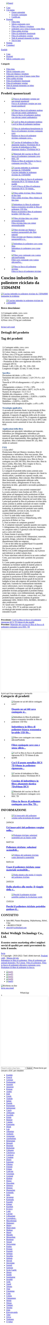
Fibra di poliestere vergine (22, 36)
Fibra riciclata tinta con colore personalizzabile (23, 224)
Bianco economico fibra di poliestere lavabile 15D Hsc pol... (26, 212)
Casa (8, 8)
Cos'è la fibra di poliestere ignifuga (25, 124)
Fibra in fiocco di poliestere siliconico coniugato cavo (23, 964)
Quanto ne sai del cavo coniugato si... (23, 710)
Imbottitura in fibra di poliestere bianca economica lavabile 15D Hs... (26, 729)
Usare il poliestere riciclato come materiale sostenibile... (23, 868)
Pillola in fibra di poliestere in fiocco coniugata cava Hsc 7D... (26, 162)
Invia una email (7, 988)
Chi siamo (10, 10)
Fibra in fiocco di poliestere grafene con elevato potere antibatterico (26, 116)
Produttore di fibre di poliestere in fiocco (17, 967)
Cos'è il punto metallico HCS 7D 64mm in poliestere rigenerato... (26, 765)
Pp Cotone (20, 963)
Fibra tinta (15, 22)
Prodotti (9, 19)
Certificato (15, 17)
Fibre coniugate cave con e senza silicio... (25, 746)
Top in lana (16, 40)
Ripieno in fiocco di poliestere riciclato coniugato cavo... (23, 137)
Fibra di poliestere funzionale (23, 33)
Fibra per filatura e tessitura (22, 26)
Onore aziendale (18, 12)
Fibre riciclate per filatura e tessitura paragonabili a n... (26, 238)
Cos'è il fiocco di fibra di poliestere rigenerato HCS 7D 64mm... (25, 187)
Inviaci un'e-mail (8, 327)
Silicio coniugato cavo (20, 24)
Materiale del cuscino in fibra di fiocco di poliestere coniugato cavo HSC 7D (22, 625)
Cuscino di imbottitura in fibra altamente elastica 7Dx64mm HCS (25, 148)
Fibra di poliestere (33, 963)
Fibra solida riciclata (19, 31)
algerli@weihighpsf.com (16, 928)
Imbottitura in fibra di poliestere (14, 960)
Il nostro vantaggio (19, 15)
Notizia (9, 43)
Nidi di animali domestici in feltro (25, 38)
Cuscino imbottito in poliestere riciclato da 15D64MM (24, 173)
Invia (3, 953)
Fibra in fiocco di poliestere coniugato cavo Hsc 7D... (25, 803)
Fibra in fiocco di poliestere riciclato (26, 271)
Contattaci (10, 45)
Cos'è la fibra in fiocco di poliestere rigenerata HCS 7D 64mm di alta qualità (21, 621)
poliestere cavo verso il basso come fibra (28, 29)
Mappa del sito (13, 958)
